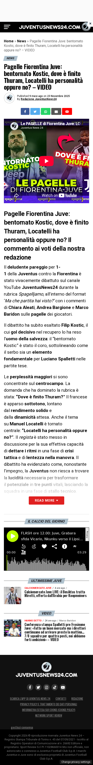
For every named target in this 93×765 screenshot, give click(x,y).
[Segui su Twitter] (38, 687)
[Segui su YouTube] (63, 687)
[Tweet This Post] (35, 111)
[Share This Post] (46, 111)
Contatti (61, 699)
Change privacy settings (75, 761)
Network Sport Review (48, 715)
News (21, 41)
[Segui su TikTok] (54, 687)
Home (9, 41)
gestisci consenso (22, 727)
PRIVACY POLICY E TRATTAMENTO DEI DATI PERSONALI (48, 704)
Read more (45, 500)
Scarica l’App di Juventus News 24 (30, 699)
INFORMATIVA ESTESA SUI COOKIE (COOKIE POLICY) (48, 710)
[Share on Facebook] (25, 111)
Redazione (77, 699)
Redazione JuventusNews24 (39, 99)
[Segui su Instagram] (46, 687)
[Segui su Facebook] (30, 687)
